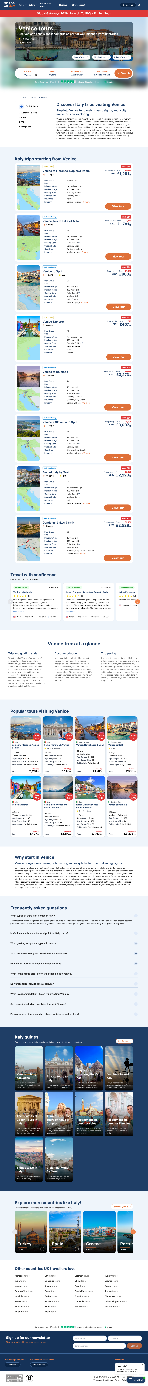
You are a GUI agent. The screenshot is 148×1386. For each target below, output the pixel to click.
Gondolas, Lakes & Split (58, 522)
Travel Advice (39, 1364)
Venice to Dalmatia (55, 372)
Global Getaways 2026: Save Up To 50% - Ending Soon (74, 13)
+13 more (86, 453)
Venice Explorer (53, 321)
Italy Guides (123, 1041)
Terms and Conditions (103, 1380)
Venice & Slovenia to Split (60, 422)
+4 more (82, 553)
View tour (118, 206)
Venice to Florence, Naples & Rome (66, 171)
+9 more (84, 252)
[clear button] (36, 74)
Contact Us (128, 5)
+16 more (86, 403)
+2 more (84, 302)
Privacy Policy (121, 1380)
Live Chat (138, 1380)
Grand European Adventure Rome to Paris (87, 592)
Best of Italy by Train (56, 472)
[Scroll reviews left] (10, 601)
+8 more (86, 202)
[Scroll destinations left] (14, 1231)
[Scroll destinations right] (133, 1231)
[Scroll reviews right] (137, 601)
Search (125, 73)
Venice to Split (52, 271)
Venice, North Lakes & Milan (61, 221)
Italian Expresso (127, 592)
